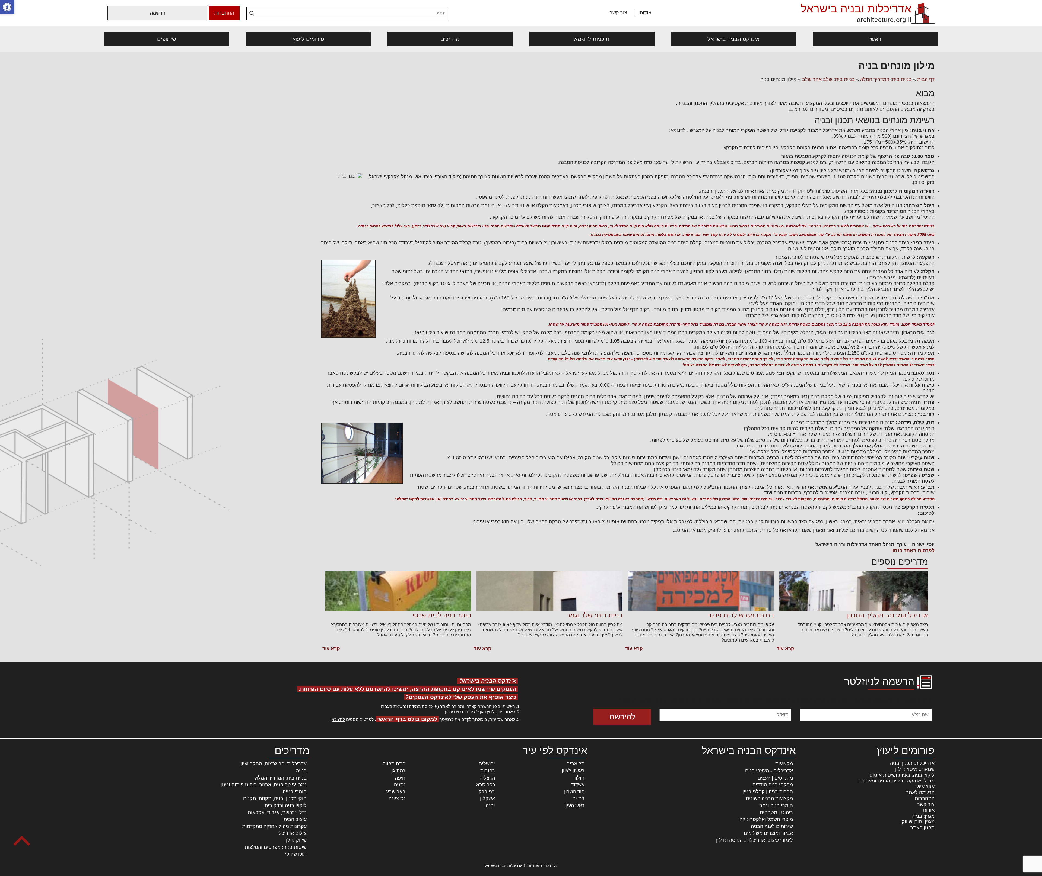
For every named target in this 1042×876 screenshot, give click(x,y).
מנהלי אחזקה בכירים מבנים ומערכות (897, 781)
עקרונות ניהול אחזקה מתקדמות (274, 826)
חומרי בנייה (295, 791)
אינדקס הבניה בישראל (733, 39)
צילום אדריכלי (292, 833)
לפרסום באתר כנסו (913, 550)
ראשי (875, 39)
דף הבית (926, 79)
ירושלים (487, 763)
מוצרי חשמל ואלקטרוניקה (766, 819)
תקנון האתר (922, 827)
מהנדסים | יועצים (775, 778)
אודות (645, 12)
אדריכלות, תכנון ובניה (912, 763)
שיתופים (166, 39)
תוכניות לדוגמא (591, 39)
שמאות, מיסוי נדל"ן (915, 769)
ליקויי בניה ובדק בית (286, 805)
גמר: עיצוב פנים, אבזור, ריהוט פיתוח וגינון (264, 784)
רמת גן (398, 771)
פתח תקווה (394, 763)
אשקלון (487, 798)
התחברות (224, 13)
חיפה (400, 778)
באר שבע (395, 791)
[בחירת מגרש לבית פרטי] (701, 591)
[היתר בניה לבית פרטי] (398, 591)
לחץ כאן (487, 712)
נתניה (399, 784)
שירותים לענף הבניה (772, 826)
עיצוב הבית (295, 819)
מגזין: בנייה (923, 816)
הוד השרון (574, 791)
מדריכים (450, 39)
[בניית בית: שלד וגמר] (549, 591)
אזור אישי (925, 787)
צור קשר (618, 12)
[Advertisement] (208, 101)
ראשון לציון (573, 771)
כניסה (427, 706)
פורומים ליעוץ (308, 39)
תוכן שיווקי (296, 854)
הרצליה (487, 778)
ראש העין (575, 805)
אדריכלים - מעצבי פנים (769, 771)
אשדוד (577, 784)
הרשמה (157, 13)
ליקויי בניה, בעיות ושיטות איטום (902, 775)
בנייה (301, 771)
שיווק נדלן (296, 840)
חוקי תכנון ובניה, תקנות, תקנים (275, 798)
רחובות (487, 771)
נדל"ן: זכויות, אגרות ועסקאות (277, 812)
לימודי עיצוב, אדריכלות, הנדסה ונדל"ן (754, 840)
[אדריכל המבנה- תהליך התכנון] (853, 591)
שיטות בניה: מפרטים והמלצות (276, 847)
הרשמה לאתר (920, 792)
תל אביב (575, 763)
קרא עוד (785, 648)
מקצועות (784, 763)
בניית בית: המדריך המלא (886, 79)
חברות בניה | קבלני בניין (767, 791)
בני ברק (487, 791)
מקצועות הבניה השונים (769, 798)
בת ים (578, 798)
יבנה (490, 805)
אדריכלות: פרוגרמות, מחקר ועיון (273, 763)
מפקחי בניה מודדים (772, 784)
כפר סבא (485, 784)
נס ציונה (397, 798)
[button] (7, 7)
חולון (579, 778)
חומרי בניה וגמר (776, 805)
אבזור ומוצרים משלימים (768, 833)
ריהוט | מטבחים (776, 812)
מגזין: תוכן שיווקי (917, 822)
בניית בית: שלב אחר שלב (828, 79)
